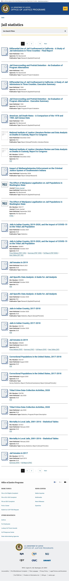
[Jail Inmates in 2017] (4, 460)
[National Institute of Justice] (47, 555)
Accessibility (5, 571)
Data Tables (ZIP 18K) (16, 255)
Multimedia (38, 497)
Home (2, 17)
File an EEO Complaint (8, 501)
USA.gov (43, 575)
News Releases (39, 501)
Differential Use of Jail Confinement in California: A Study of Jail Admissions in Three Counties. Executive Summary (38, 83)
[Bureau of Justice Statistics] (34, 556)
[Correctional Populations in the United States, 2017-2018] (4, 363)
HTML (11, 216)
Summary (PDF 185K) (35, 253)
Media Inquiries (39, 493)
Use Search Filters (9, 31)
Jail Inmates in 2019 (18, 262)
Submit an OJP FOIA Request (10, 509)
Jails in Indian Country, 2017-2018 (24, 308)
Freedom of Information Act (31, 575)
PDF (10, 161)
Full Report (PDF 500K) (50, 253)
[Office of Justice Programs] (5, 9)
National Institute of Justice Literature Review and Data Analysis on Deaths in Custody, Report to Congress (38, 133)
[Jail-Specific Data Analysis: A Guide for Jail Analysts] (4, 284)
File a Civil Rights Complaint (9, 493)
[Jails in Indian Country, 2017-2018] (4, 315)
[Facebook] (56, 483)
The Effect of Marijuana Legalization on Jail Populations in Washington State (35, 184)
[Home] (28, 8)
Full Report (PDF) (41, 349)
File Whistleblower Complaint (19, 571)
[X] (61, 483)
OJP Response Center (7, 532)
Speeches (38, 505)
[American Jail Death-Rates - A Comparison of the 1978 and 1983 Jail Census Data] (4, 122)
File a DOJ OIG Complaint (8, 497)
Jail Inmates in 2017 (18, 453)
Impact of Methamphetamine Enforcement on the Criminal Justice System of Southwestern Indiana (35, 169)
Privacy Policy (44, 571)
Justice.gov (51, 575)
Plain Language (33, 571)
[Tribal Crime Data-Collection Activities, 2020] (4, 397)
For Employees (5, 524)
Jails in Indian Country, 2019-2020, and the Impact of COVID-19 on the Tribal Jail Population (38, 225)
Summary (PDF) (29, 349)
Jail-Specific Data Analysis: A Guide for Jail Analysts (33, 277)
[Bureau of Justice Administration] (22, 555)
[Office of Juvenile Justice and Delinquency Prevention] (22, 561)
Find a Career (5, 505)
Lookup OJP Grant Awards (9, 528)
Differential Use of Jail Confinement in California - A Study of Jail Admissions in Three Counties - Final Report (37, 49)
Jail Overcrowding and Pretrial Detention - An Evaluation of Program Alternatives (36, 66)
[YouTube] (66, 483)
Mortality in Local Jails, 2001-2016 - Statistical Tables (33, 422)
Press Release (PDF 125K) (17, 253)
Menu (65, 8)
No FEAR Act (18, 575)
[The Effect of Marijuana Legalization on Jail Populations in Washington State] (4, 185)
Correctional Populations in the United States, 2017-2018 (35, 357)
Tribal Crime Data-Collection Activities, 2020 (29, 390)
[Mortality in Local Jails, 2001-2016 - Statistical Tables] (4, 428)
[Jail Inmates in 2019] (4, 269)
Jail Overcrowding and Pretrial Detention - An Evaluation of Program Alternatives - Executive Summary (36, 100)
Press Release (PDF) (15, 349)
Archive (3, 520)
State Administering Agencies (10, 536)
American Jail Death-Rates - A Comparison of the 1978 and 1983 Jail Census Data (36, 117)
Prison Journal (19, 188)
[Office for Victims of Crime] (34, 561)
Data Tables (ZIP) (53, 349)
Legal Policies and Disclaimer (58, 571)
